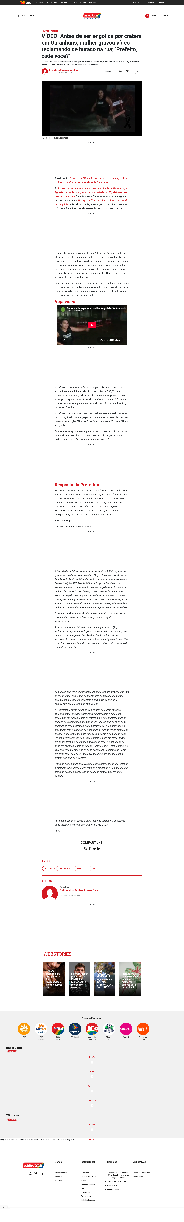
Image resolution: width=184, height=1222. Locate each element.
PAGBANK (65, 3)
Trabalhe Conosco (88, 1200)
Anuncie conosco (114, 1189)
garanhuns (64, 868)
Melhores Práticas (88, 1184)
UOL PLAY (83, 3)
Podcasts (58, 1177)
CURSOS (74, 3)
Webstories (57, 954)
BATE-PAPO (149, 3)
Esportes (58, 1181)
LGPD (83, 1188)
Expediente (85, 1192)
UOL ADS (92, 3)
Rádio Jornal (138, 1177)
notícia (48, 868)
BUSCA (136, 3)
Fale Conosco (86, 1196)
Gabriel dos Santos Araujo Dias (63, 70)
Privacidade (85, 1181)
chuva (95, 868)
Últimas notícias (61, 1173)
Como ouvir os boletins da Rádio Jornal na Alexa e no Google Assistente (118, 1175)
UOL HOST (54, 3)
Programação (112, 1185)
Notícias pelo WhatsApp (116, 1181)
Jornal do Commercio (141, 1173)
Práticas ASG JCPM (88, 1177)
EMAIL (161, 3)
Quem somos (86, 1173)
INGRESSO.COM (42, 3)
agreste (81, 868)
